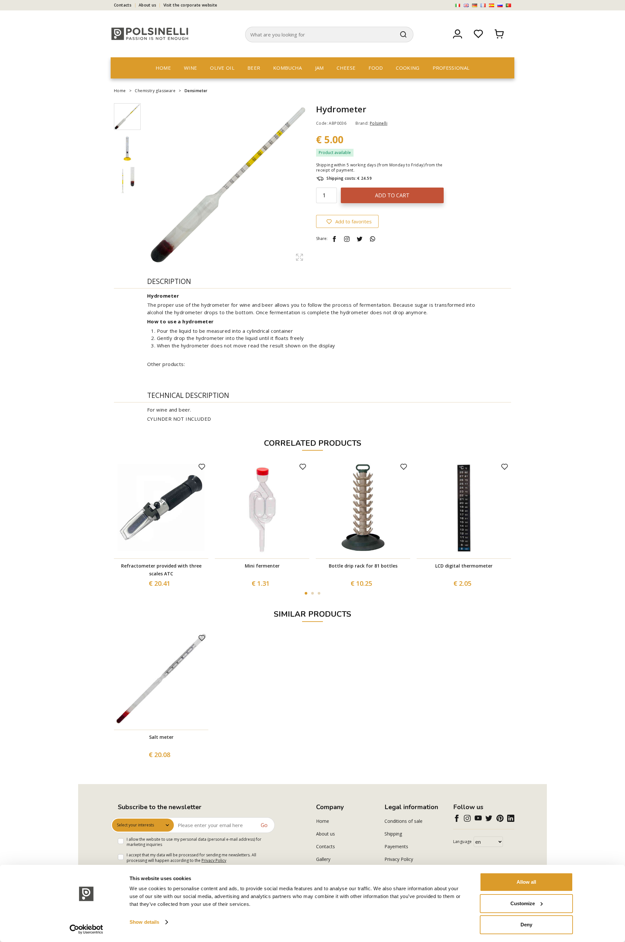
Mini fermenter (262, 566)
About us (147, 5)
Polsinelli (378, 123)
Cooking (407, 67)
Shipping (393, 834)
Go (264, 825)
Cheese (346, 67)
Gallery (323, 859)
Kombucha (287, 67)
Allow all (526, 882)
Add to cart (392, 195)
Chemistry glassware (155, 90)
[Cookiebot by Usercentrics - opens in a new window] (86, 929)
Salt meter (161, 737)
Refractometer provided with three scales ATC (161, 570)
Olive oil (222, 67)
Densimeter (197, 90)
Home (163, 67)
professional (451, 67)
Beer (253, 67)
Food (375, 67)
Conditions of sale (403, 821)
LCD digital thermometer (464, 566)
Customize (522, 903)
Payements (396, 846)
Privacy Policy (213, 860)
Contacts (123, 5)
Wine (190, 67)
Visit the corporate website (190, 5)
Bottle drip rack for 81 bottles (363, 566)
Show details (144, 922)
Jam (319, 67)
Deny (526, 924)
